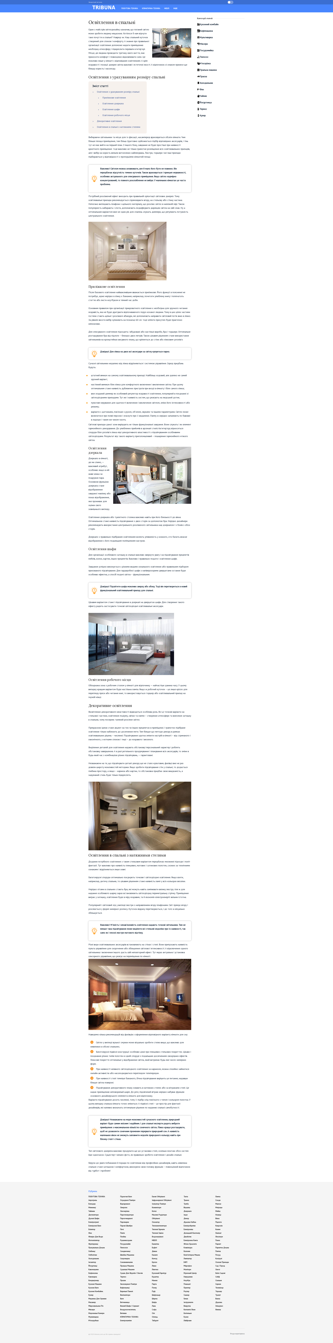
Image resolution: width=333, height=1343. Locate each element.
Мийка (217, 1211)
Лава (154, 1306)
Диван (154, 1251)
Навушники (188, 1277)
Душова (218, 1302)
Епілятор (91, 1229)
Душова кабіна (190, 1222)
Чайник (203, 95)
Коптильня (188, 1313)
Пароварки (124, 1222)
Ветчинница (124, 1302)
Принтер (187, 1287)
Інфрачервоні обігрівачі (161, 1200)
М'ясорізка (205, 63)
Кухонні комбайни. (95, 1291)
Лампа (217, 1196)
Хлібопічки (92, 1255)
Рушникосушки (126, 1240)
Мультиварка (206, 37)
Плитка (218, 1251)
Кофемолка (93, 1273)
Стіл (153, 1313)
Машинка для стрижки (97, 1298)
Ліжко (154, 1266)
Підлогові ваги (126, 1196)
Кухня (186, 1317)
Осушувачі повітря (127, 1200)
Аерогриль (92, 1200)
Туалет (218, 1295)
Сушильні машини (127, 1269)
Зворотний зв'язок (95, 2)
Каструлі (218, 1258)
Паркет (218, 1244)
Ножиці (218, 1215)
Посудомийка (206, 50)
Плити (122, 1233)
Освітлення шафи (111, 109)
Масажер (92, 1302)
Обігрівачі (156, 1218)
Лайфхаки (187, 1320)
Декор (186, 1218)
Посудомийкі (125, 1244)
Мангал (218, 1204)
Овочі (217, 1269)
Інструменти (188, 1302)
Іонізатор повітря (159, 1204)
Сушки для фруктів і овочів (131, 1273)
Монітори (187, 1269)
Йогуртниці (92, 1266)
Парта (154, 1284)
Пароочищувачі (126, 1218)
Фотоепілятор (94, 1240)
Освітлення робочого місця (116, 115)
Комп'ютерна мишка (192, 1255)
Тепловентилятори (159, 1226)
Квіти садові (220, 1273)
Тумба (186, 1204)
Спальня (218, 1280)
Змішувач (219, 1306)
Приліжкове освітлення (114, 97)
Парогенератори (127, 1215)
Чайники (91, 1211)
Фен (202, 89)
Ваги (122, 1298)
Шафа (154, 1302)
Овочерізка (124, 1211)
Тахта (186, 1196)
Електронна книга (191, 1240)
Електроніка (188, 1229)
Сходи (217, 1200)
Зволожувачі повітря (128, 1284)
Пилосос (204, 56)
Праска (203, 76)
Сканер (186, 1295)
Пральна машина (208, 69)
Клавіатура (188, 1247)
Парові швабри (126, 1226)
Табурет (155, 1320)
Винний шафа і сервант (129, 1306)
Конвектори (156, 1207)
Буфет (154, 1247)
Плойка (123, 1236)
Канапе (155, 1255)
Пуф (153, 1291)
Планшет (187, 1284)
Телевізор (219, 1287)
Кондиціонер (93, 1280)
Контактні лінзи (189, 1309)
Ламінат (218, 1233)
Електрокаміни (126, 1320)
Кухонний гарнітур (159, 1273)
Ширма (154, 1298)
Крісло (154, 1262)
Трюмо (186, 1200)
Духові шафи (93, 1218)
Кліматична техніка (151, 8)
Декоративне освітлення (109, 121)
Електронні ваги (94, 1226)
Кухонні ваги (93, 1287)
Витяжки (123, 1313)
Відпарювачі (125, 1204)
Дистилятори (93, 1215)
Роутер (186, 1291)
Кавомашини (93, 1269)
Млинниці (92, 1207)
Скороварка (125, 1258)
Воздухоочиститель (128, 1309)
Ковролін (219, 1226)
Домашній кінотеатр (192, 1233)
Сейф (217, 1277)
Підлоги (218, 1222)
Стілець (155, 1317)
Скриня (218, 1284)
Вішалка (187, 1207)
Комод (154, 1258)
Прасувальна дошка (96, 1247)
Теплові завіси (157, 1233)
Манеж (154, 1280)
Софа (154, 1309)
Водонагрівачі (157, 1236)
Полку (154, 1287)
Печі (122, 1229)
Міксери (204, 43)
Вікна (217, 1218)
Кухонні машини (95, 1284)
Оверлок (123, 1207)
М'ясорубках (93, 1320)
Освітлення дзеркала (113, 103)
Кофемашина (206, 30)
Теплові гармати (158, 1229)
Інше (175, 8)
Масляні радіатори (159, 1215)
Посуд (217, 1255)
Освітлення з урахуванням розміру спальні (118, 91)
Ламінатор (188, 1258)
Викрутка (187, 1306)
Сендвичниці (125, 1251)
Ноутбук (187, 1280)
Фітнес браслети (190, 1244)
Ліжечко (155, 1269)
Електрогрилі (93, 1222)
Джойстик (187, 1236)
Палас (217, 1240)
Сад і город (220, 1266)
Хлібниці (91, 1251)
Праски (123, 1280)
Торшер (218, 1291)
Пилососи (124, 1247)
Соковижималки (126, 1262)
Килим (217, 1229)
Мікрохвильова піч (95, 1306)
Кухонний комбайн (209, 24)
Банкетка (155, 1244)
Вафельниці (125, 1287)
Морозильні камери (96, 1313)
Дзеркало (188, 1211)
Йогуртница (206, 102)
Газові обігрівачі (158, 1196)
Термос (203, 108)
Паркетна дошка (222, 1247)
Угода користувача (237, 1334)
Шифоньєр (156, 1295)
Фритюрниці (93, 1244)
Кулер (203, 115)
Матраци (218, 1207)
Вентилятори (125, 1295)
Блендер (92, 1204)
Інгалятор (92, 1262)
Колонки (187, 1251)
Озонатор (156, 1222)
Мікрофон (188, 1266)
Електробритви (190, 1226)
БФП (185, 1262)
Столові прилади (222, 1262)
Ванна (217, 1298)
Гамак (186, 1298)
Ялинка (218, 1309)
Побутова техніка (129, 8)
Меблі (166, 8)
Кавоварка (92, 1277)
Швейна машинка (127, 1255)
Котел (154, 1211)
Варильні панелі (126, 1291)
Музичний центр (190, 1273)
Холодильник (206, 82)
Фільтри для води (95, 1236)
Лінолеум (219, 1236)
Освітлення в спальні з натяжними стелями (118, 126)
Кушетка (155, 1277)
